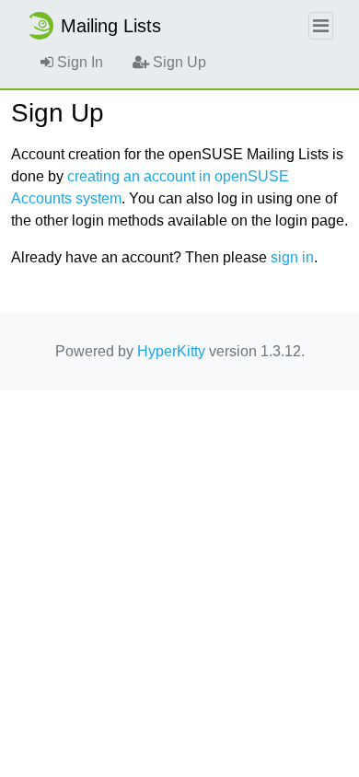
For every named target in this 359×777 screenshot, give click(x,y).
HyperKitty (171, 351)
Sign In (78, 62)
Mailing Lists (111, 26)
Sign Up (177, 62)
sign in (292, 257)
